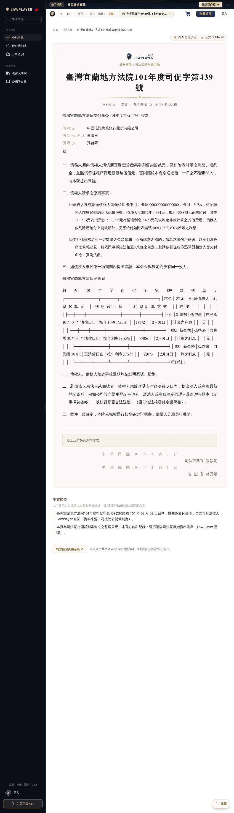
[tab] (80, 14)
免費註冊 (205, 14)
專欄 (18, 784)
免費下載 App (25, 804)
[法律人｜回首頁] (52, 13)
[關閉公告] (228, 4)
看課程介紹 (210, 4)
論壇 (11, 784)
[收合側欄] (61, 14)
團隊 (26, 784)
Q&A (34, 784)
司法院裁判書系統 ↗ (69, 549)
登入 (224, 14)
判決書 (67, 30)
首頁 (56, 30)
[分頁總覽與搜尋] (69, 14)
